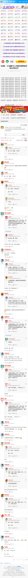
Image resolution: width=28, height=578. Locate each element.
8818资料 (11, 26)
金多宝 (25, 33)
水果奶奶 (25, 23)
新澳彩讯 (25, 36)
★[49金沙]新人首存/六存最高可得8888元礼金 (14, 46)
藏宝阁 (11, 33)
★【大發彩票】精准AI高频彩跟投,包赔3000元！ (14, 50)
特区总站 (4, 10)
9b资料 (11, 20)
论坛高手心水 (7, 4)
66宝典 (18, 26)
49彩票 (25, 17)
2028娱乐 (25, 10)
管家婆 (4, 36)
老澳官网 (11, 17)
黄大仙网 (18, 17)
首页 (1, 4)
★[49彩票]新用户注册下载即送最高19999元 (14, 43)
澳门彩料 (18, 14)
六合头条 (11, 39)
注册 (23, 1)
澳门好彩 (4, 17)
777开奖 (18, 30)
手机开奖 (4, 14)
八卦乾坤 (25, 39)
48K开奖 (11, 14)
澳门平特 (4, 26)
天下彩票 (11, 10)
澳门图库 (25, 14)
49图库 (4, 20)
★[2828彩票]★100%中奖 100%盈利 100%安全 (14, 56)
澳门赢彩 (18, 20)
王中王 (11, 30)
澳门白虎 (18, 39)
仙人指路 (4, 39)
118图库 (25, 20)
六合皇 (4, 33)
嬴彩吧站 (11, 23)
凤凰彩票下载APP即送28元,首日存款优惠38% (14, 53)
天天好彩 (4, 23)
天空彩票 (18, 10)
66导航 (25, 30)
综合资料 (4, 30)
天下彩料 (18, 23)
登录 (20, 1)
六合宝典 (18, 36)
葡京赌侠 (11, 36)
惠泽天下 (25, 26)
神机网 (18, 33)
